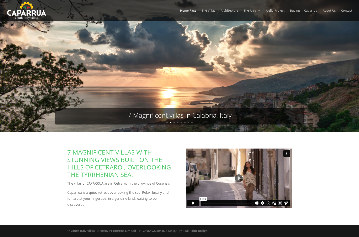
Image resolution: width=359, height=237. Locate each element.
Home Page (188, 10)
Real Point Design (195, 231)
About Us (329, 10)
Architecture (229, 10)
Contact (346, 10)
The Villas (208, 10)
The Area (250, 10)
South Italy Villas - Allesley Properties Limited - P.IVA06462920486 (118, 231)
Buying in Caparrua (303, 10)
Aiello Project (275, 10)
